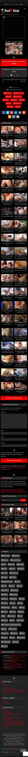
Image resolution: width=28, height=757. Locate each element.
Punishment (13, 628)
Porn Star (21, 620)
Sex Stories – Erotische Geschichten (14, 690)
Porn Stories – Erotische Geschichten (11, 624)
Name (3, 430)
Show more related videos (14, 398)
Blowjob (13, 568)
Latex (15, 607)
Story (23, 633)
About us (7, 710)
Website (3, 443)
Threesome (21, 637)
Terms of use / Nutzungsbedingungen (14, 724)
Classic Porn (18, 96)
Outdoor (5, 620)
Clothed (5, 577)
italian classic (6, 607)
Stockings (14, 633)
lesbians (11, 106)
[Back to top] (23, 753)
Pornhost (14, 746)
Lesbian (6, 99)
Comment (3, 412)
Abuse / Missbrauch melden (12, 717)
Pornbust (16, 87)
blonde (22, 99)
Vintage (16, 641)
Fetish (20, 585)
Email (2, 436)
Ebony (18, 581)
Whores (5, 646)
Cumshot (13, 577)
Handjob (5, 603)
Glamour (5, 598)
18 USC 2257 (8, 726)
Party (13, 620)
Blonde (9, 96)
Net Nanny (17, 752)
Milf (4, 615)
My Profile (7, 703)
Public (4, 628)
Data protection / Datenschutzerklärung (14, 723)
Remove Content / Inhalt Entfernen (13, 714)
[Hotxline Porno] (11, 10)
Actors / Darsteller (9, 688)
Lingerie (15, 99)
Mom (20, 615)
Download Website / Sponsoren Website (15, 62)
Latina (22, 607)
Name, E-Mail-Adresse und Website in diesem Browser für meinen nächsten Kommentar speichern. (12, 454)
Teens (13, 637)
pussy (18, 106)
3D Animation (6, 555)
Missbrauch (12, 615)
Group (22, 598)
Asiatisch (12, 564)
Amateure (5, 560)
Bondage (21, 568)
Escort (4, 585)
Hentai (13, 603)
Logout (6, 693)
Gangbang (15, 590)
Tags (6, 686)
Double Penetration (7, 581)
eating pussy (18, 103)
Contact (7, 716)
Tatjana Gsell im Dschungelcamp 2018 (14, 692)
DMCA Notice (8, 712)
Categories (7, 685)
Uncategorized (6, 641)
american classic (19, 93)
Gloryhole (14, 598)
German (5, 594)
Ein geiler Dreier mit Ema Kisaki (19, 655)
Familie (12, 585)
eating (9, 103)
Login (16, 4)
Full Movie (5, 590)
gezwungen (14, 594)
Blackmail (21, 564)
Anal (4, 564)
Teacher (5, 637)
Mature (21, 611)
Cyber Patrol (12, 752)
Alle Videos (8, 93)
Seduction (5, 633)
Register (21, 4)
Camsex (5, 572)
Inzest (20, 603)
